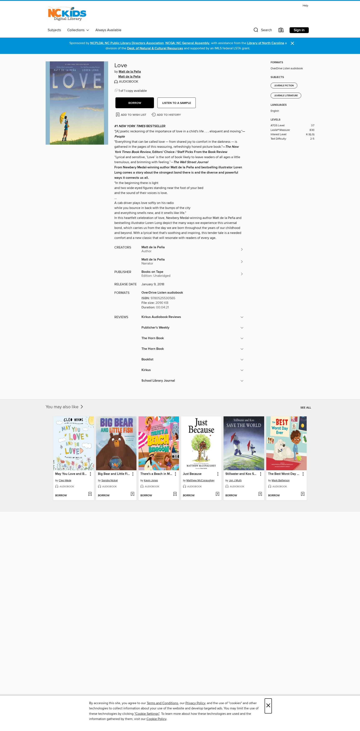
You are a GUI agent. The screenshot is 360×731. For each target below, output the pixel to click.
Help (305, 5)
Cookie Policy (156, 719)
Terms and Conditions (162, 703)
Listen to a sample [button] (176, 103)
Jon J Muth (235, 480)
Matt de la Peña (130, 72)
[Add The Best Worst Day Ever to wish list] (302, 494)
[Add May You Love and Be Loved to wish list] (89, 494)
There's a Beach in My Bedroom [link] (156, 474)
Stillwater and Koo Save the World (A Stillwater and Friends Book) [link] (241, 474)
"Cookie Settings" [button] (146, 714)
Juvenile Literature (286, 95)
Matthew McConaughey (200, 480)
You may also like (63, 407)
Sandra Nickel (109, 480)
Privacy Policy (195, 703)
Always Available (108, 30)
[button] (262, 31)
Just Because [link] (192, 474)
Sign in (299, 30)
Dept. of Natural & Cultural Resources (155, 48)
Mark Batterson (281, 480)
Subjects (54, 30)
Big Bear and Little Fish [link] (114, 474)
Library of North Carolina (265, 43)
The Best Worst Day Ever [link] (284, 474)
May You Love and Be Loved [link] (71, 474)
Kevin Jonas (151, 480)
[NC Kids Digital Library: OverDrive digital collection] (67, 14)
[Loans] (281, 31)
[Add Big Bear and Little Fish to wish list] (132, 494)
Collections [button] (76, 30)
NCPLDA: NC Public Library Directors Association (127, 43)
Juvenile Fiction (284, 85)
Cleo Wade (65, 480)
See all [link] (305, 408)
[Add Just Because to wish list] (217, 494)
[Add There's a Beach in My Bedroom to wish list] (175, 494)
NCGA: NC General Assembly (187, 43)
